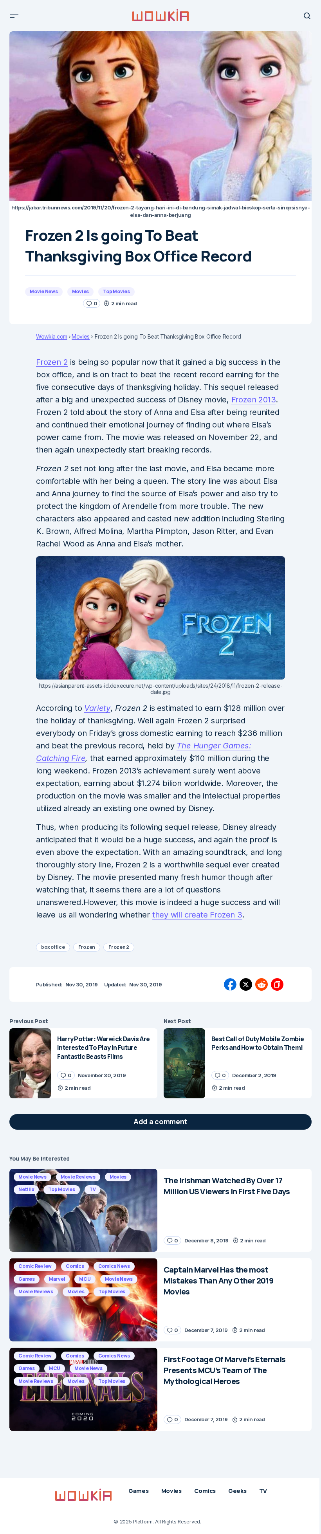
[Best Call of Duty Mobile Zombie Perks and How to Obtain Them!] (184, 1063)
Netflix (26, 1189)
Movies (80, 291)
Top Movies (116, 291)
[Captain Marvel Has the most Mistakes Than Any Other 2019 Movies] (83, 1299)
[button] (14, 15)
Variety (97, 708)
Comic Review (35, 1266)
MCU (84, 1279)
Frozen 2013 (253, 399)
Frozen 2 (52, 362)
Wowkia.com (51, 336)
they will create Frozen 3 (197, 914)
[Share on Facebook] (230, 984)
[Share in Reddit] (261, 984)
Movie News (44, 291)
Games (26, 1279)
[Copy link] (277, 984)
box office (53, 947)
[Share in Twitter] (246, 984)
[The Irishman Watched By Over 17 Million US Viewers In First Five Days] (83, 1210)
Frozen (87, 947)
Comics (75, 1266)
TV (92, 1189)
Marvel (57, 1279)
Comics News (114, 1266)
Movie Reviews (78, 1176)
